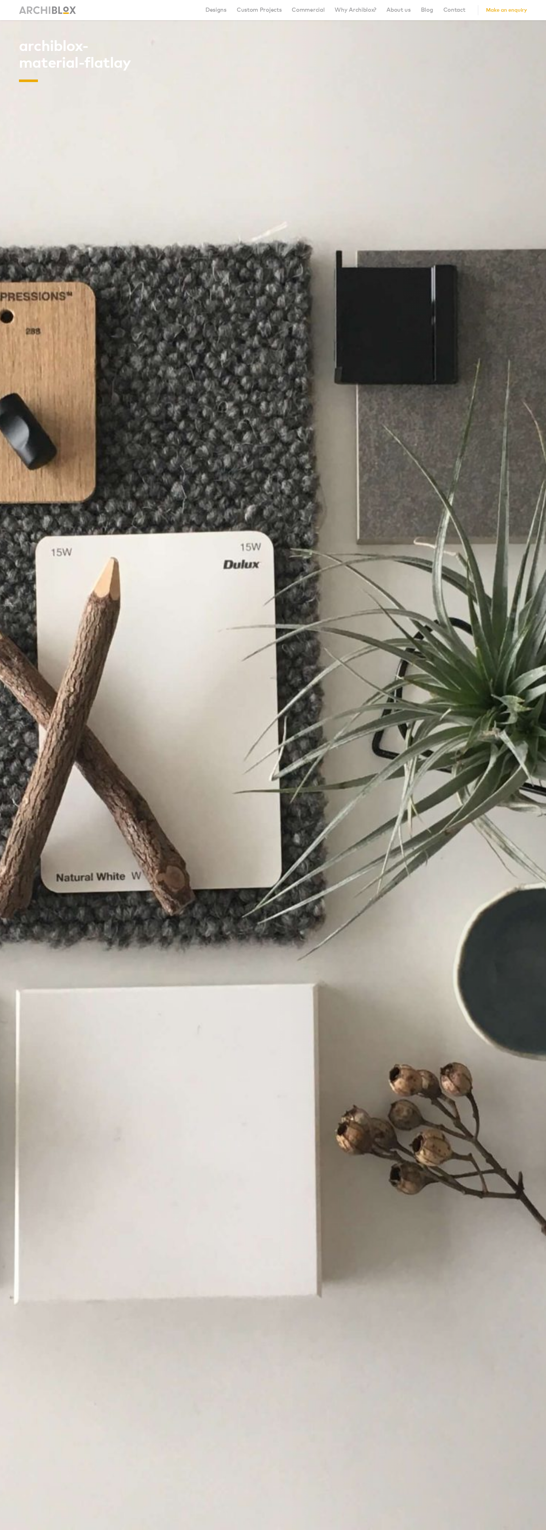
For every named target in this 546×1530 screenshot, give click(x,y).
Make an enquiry (506, 10)
